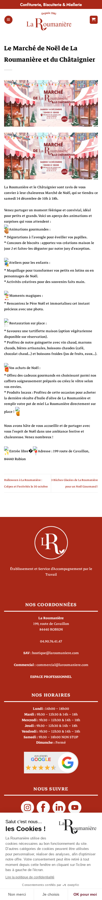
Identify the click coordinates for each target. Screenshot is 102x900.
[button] (8, 20)
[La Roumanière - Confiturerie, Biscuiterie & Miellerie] (49, 21)
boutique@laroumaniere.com (55, 653)
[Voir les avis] (51, 762)
